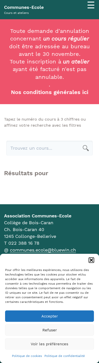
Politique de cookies (27, 356)
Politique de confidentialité (64, 356)
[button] (91, 260)
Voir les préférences (49, 344)
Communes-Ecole (24, 7)
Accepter (49, 316)
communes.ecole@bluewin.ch (43, 250)
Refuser (49, 330)
